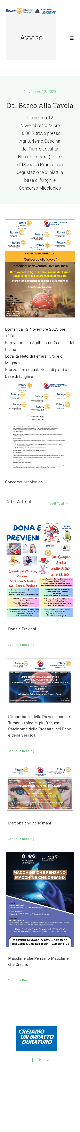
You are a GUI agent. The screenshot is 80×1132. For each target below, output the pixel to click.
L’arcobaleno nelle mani (29, 823)
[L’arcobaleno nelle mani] (40, 788)
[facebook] (32, 1060)
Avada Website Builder (42, 1097)
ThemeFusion (15, 1102)
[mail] (47, 1060)
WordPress (13, 1107)
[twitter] (40, 1060)
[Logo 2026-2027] (31, 9)
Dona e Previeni (22, 629)
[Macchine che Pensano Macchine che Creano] (40, 899)
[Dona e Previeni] (40, 570)
